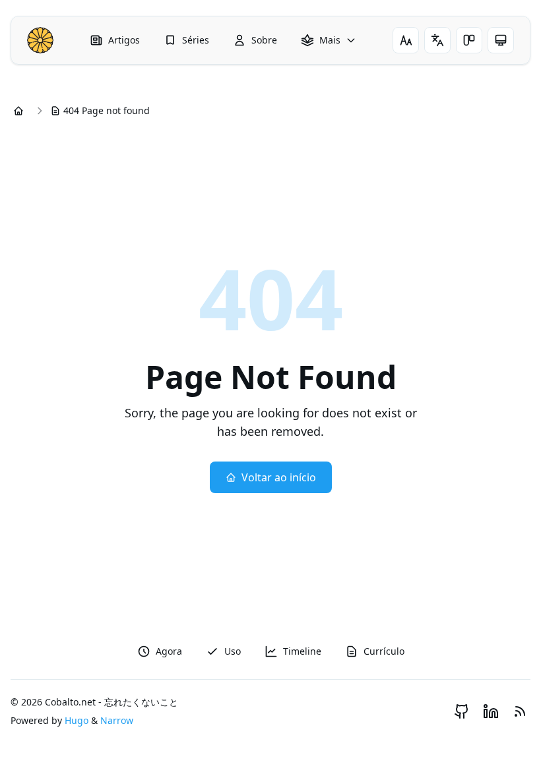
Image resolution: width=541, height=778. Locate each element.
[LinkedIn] (490, 711)
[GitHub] (461, 711)
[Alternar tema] (469, 40)
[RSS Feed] (519, 711)
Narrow (116, 720)
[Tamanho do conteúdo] (406, 40)
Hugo (76, 720)
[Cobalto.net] (40, 40)
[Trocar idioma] (437, 40)
